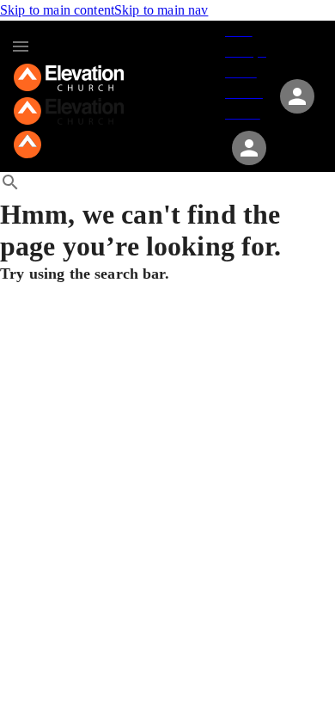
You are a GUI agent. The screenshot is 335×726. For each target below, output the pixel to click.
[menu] (20, 46)
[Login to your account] (249, 148)
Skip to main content (57, 10)
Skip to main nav (161, 10)
